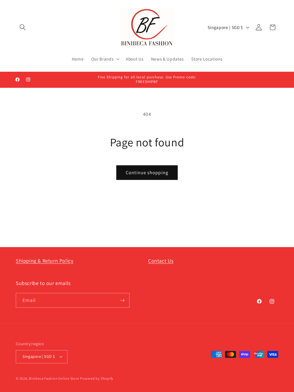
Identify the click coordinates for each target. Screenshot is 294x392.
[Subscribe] (122, 300)
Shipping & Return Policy (44, 260)
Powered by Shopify (96, 378)
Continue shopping (147, 172)
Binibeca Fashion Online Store (54, 378)
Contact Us (160, 260)
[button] (23, 27)
